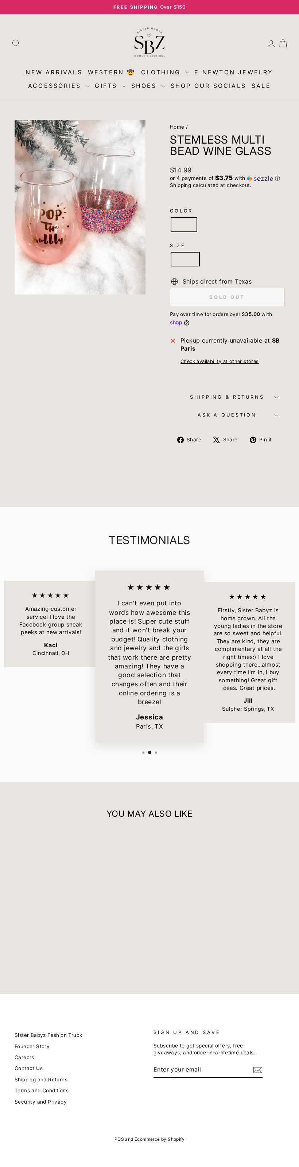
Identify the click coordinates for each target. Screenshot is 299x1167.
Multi (184, 224)
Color (181, 211)
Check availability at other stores (219, 361)
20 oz (185, 259)
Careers (24, 1057)
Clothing (162, 72)
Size (177, 245)
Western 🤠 (112, 72)
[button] (227, 178)
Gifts (107, 85)
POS (119, 1139)
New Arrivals (54, 72)
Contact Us (29, 1068)
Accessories (56, 85)
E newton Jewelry (233, 72)
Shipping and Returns (41, 1079)
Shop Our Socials (208, 85)
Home (177, 127)
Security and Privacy (41, 1102)
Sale (261, 85)
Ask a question (227, 415)
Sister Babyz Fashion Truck (48, 1035)
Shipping (180, 185)
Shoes (145, 85)
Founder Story (32, 1046)
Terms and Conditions (42, 1090)
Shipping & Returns (227, 397)
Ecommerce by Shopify (160, 1139)
